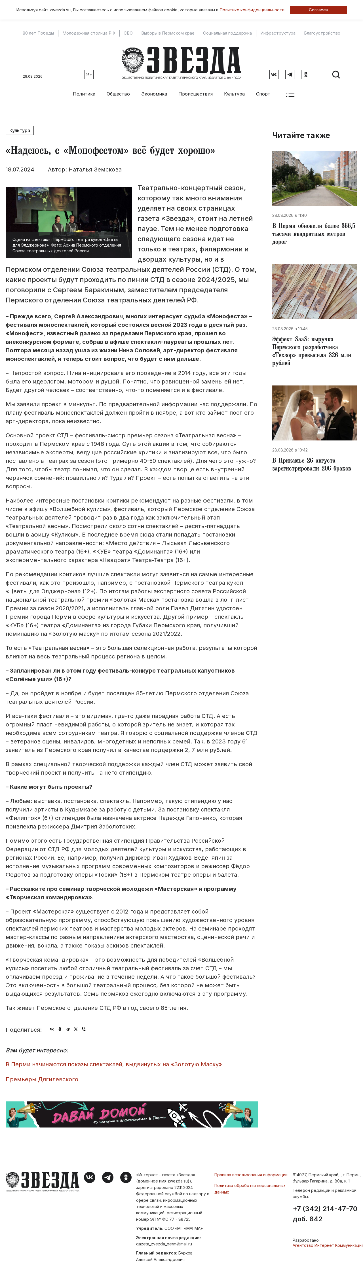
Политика (84, 94)
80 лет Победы (38, 33)
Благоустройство (322, 33)
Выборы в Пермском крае (168, 33)
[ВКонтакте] (51, 1029)
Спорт (263, 94)
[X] (75, 1029)
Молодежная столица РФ (88, 33)
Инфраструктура (278, 33)
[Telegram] (67, 1029)
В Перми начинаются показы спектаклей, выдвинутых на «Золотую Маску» (114, 1064)
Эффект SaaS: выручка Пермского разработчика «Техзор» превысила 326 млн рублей (311, 352)
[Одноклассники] (59, 1029)
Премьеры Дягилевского (42, 1079)
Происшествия (195, 94)
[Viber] (83, 1029)
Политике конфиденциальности (252, 9)
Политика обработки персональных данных (250, 1188)
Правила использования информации (251, 1174)
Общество (118, 94)
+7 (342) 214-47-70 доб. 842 (325, 1214)
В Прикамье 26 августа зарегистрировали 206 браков (311, 465)
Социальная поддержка (227, 33)
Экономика (154, 94)
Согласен (318, 9)
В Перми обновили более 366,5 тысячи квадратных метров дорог (313, 235)
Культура (234, 94)
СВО (128, 33)
